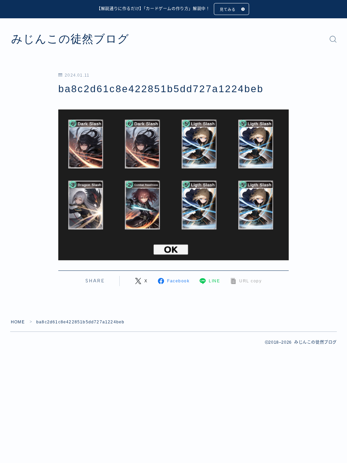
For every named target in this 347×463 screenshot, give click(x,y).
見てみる (227, 9)
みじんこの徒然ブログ (70, 39)
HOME (18, 322)
